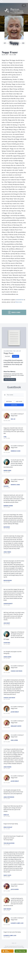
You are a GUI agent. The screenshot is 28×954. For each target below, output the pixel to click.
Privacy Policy (10, 947)
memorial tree (20, 299)
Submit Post (14, 405)
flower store (19, 302)
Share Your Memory (10, 379)
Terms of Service (18, 947)
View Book (7, 356)
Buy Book (15, 356)
